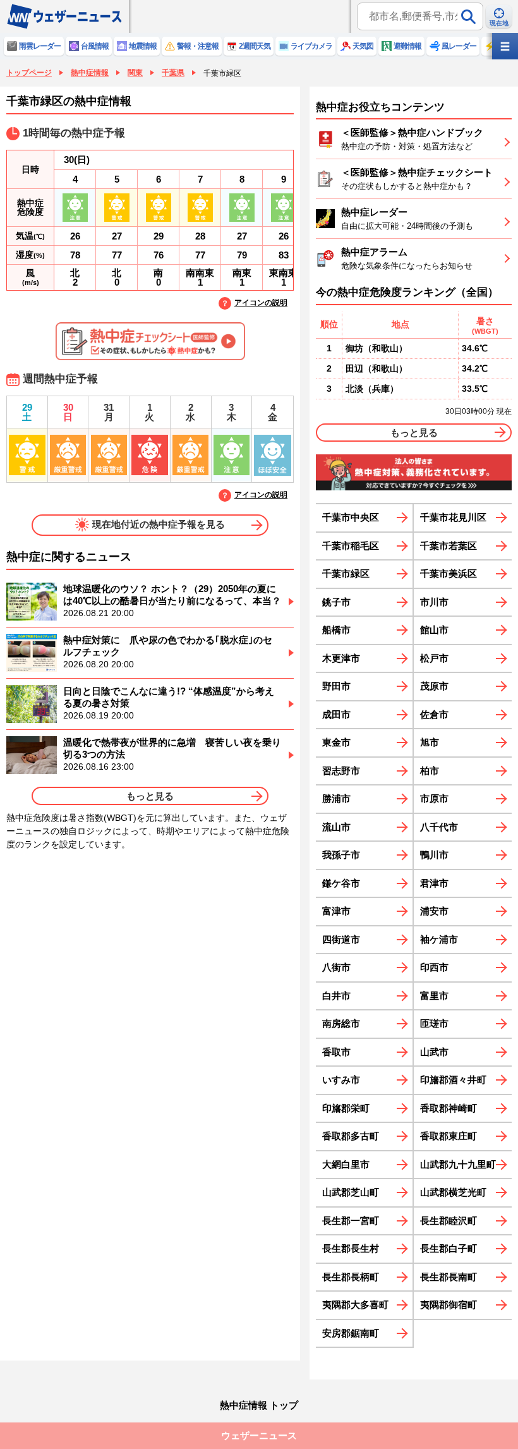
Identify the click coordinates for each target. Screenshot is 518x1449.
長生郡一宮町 (350, 1220)
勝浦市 (336, 798)
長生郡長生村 (350, 1248)
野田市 (336, 686)
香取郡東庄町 (448, 1136)
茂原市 (434, 686)
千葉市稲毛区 (350, 545)
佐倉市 (434, 714)
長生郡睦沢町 (448, 1220)
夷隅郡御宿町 (448, 1304)
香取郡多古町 (350, 1136)
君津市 (434, 883)
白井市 (336, 995)
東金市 (336, 742)
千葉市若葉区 (448, 545)
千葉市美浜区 (448, 573)
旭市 (429, 742)
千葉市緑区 (346, 573)
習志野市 (341, 770)
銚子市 (336, 602)
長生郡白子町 (448, 1248)
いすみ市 (341, 1079)
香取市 (336, 1051)
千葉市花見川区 (453, 517)
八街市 (336, 967)
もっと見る (150, 796)
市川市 (434, 602)
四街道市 (341, 939)
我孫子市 (341, 854)
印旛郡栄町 (346, 1108)
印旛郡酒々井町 (453, 1079)
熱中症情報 (90, 72)
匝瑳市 (434, 1023)
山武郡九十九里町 (458, 1164)
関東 (135, 72)
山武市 (434, 1051)
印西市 (434, 967)
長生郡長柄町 (350, 1276)
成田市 (336, 714)
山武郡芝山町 (350, 1192)
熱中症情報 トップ (259, 1405)
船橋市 (336, 629)
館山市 (434, 629)
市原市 (434, 798)
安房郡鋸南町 (350, 1333)
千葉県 (173, 72)
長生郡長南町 (448, 1276)
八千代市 (439, 827)
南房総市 (341, 1023)
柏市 (429, 770)
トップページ (29, 72)
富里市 (434, 995)
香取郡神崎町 (448, 1108)
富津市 (336, 911)
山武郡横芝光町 (453, 1192)
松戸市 (434, 658)
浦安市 (434, 911)
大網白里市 (346, 1164)
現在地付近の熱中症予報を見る (158, 524)
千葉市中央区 (350, 517)
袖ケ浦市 (439, 939)
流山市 (336, 827)
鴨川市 (434, 854)
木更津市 (341, 658)
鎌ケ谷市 (341, 883)
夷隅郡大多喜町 (355, 1304)
